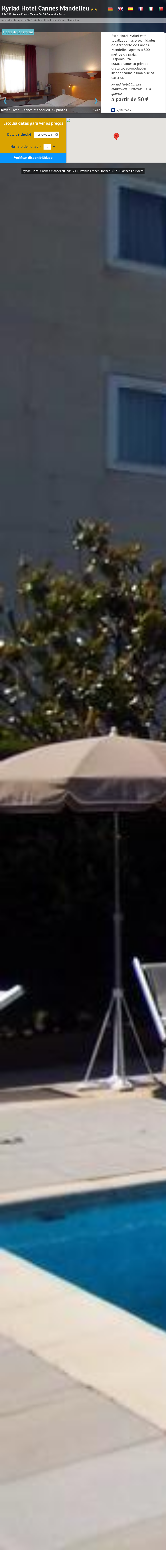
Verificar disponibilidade (33, 157)
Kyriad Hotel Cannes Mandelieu (61, 20)
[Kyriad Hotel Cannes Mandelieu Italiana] (151, 9)
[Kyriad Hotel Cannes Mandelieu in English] (120, 9)
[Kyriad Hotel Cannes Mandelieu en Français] (141, 9)
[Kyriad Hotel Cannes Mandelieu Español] (131, 9)
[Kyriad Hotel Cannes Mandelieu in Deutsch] (110, 9)
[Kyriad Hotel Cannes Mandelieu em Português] (161, 9)
